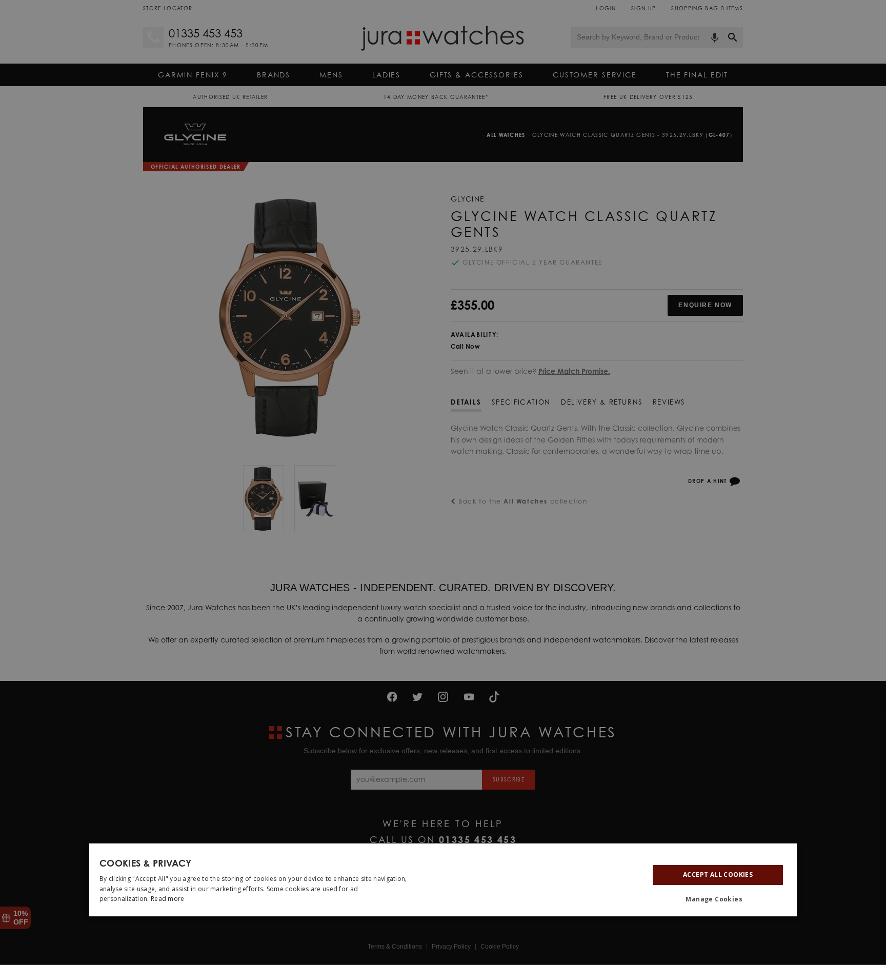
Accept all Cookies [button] (718, 874)
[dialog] (443, 880)
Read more (168, 898)
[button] (718, 899)
